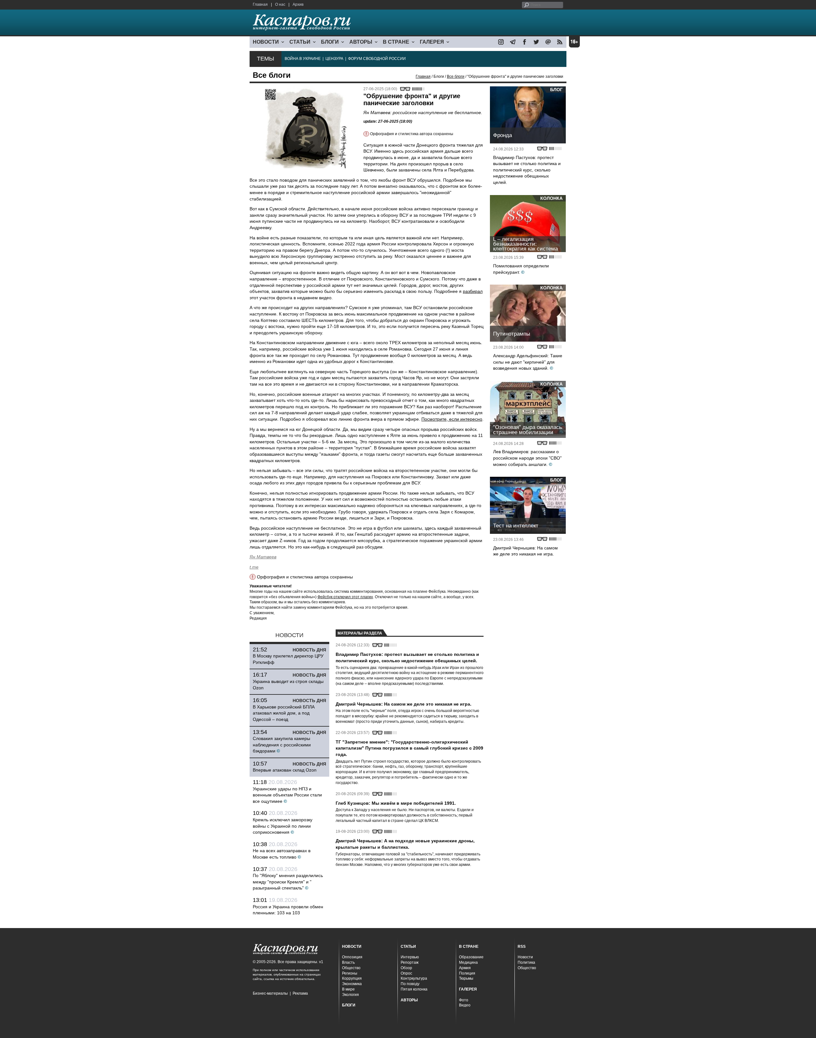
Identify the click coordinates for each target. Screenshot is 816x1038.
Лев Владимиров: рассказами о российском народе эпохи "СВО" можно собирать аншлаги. (527, 458)
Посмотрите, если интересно (451, 419)
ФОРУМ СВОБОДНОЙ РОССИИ (377, 58)
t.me (254, 567)
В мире (348, 989)
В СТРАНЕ (396, 42)
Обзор (406, 968)
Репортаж (410, 962)
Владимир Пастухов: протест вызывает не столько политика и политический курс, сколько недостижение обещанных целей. (527, 170)
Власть (348, 962)
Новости (525, 957)
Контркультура (414, 978)
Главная (260, 4)
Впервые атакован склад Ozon (285, 770)
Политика (526, 962)
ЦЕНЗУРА (334, 58)
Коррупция (352, 978)
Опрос (406, 973)
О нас (280, 4)
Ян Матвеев (263, 556)
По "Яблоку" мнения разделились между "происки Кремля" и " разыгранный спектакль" (288, 881)
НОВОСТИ (266, 42)
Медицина (468, 962)
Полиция (467, 973)
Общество (351, 968)
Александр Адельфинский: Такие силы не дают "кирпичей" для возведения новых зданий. (527, 362)
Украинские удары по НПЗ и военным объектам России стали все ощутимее (287, 795)
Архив (298, 4)
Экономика (352, 984)
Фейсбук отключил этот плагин (345, 597)
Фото (463, 1000)
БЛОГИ (330, 42)
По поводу (410, 984)
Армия (465, 968)
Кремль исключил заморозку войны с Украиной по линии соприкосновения (282, 826)
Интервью (410, 957)
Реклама (300, 993)
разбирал (473, 291)
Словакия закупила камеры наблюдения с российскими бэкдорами (282, 744)
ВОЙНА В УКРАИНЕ (303, 58)
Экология (350, 994)
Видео (464, 1005)
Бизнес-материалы (270, 993)
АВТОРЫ (360, 42)
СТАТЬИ (299, 42)
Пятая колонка (414, 989)
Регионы (349, 973)
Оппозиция (352, 957)
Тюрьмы (466, 978)
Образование (471, 957)
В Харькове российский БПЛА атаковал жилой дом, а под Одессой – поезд (284, 713)
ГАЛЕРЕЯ (432, 42)
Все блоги (455, 76)
